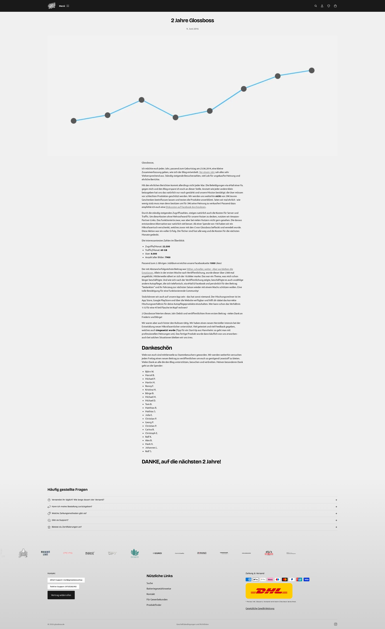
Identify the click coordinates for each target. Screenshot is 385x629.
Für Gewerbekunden (157, 599)
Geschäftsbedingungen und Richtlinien (192, 624)
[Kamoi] (132, 553)
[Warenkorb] (335, 6)
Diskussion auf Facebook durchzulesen (186, 206)
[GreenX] (110, 553)
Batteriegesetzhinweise (159, 588)
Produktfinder (154, 604)
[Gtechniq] (43, 553)
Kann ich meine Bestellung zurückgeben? (72, 506)
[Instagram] (335, 624)
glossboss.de (59, 624)
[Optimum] (88, 553)
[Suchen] (315, 6)
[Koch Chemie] (266, 553)
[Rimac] (177, 553)
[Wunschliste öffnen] (328, 6)
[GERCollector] (356, 553)
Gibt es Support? (60, 520)
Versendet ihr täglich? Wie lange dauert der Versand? (78, 499)
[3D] (289, 553)
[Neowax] (334, 553)
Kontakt (151, 593)
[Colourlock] (222, 553)
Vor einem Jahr (207, 172)
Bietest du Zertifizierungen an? (67, 527)
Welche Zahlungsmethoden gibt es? (69, 513)
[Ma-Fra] (244, 553)
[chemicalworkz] (155, 553)
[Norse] (65, 553)
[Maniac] (21, 553)
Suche (150, 583)
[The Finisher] (199, 553)
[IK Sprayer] (311, 553)
